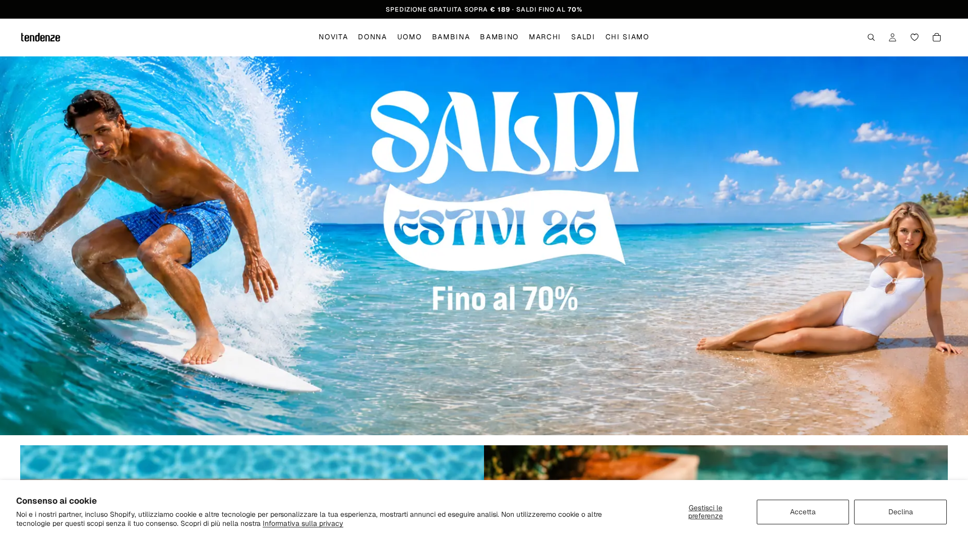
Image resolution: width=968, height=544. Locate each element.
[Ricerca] (871, 38)
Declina (900, 511)
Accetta (803, 511)
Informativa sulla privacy (303, 523)
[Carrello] (937, 38)
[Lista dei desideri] (914, 38)
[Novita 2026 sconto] (484, 245)
